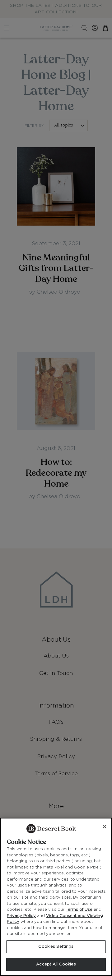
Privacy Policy (21, 916)
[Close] (104, 826)
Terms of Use (79, 910)
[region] (56, 897)
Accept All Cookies (56, 964)
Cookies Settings (55, 947)
